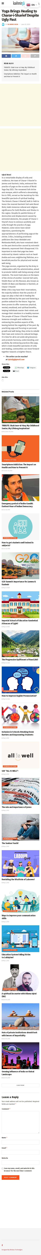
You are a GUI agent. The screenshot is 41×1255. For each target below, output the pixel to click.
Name (4, 1138)
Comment (6, 1109)
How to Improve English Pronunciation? (19, 696)
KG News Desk (13, 24)
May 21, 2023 (6, 587)
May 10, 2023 (6, 663)
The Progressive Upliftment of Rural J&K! (20, 659)
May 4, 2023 (6, 810)
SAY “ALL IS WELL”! (10, 771)
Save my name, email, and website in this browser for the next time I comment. (19, 1169)
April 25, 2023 (6, 999)
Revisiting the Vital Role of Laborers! (18, 879)
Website (5, 1158)
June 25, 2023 (6, 509)
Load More (20, 1085)
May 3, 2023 (6, 882)
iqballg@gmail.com (16, 359)
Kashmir (6, 499)
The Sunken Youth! (10, 843)
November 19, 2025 (8, 431)
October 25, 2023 (7, 470)
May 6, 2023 (6, 738)
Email (4, 1148)
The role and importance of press (16, 807)
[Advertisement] (20, 105)
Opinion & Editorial (10, 421)
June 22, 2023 (25, 24)
